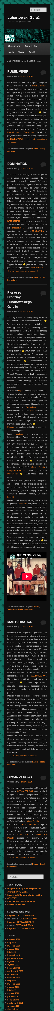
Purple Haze (22, 834)
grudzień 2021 (13, 996)
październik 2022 (15, 971)
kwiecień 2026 (13, 945)
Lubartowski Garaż (23, 17)
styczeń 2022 (13, 993)
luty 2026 (11, 952)
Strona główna (14, 45)
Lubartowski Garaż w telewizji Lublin (24, 894)
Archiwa (35, 606)
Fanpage (11, 427)
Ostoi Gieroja (33, 821)
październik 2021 (15, 1002)
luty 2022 (11, 990)
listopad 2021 (13, 999)
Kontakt (32, 52)
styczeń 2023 (13, 964)
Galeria (21, 52)
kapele (21, 391)
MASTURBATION (19, 621)
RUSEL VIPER (17, 71)
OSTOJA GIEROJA (25, 915)
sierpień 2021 (13, 1009)
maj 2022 (11, 980)
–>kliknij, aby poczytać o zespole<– (23, 271)
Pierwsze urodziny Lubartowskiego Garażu (19, 299)
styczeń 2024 (13, 961)
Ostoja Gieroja (38, 467)
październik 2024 (15, 958)
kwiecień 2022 (13, 983)
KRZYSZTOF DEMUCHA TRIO (21, 901)
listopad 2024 (13, 955)
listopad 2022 (13, 967)
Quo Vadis (22, 504)
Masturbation (13, 132)
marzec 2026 (13, 948)
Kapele (11, 52)
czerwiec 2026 (13, 939)
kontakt (10, 497)
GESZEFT (11, 898)
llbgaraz (11, 915)
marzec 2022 (13, 986)
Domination (29, 132)
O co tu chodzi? (30, 45)
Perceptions (31, 407)
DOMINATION (17, 163)
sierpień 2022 (13, 977)
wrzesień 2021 (13, 1006)
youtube (19, 434)
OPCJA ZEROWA (20, 777)
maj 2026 (11, 942)
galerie (33, 411)
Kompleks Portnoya (16, 470)
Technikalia (12, 609)
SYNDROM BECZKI (16, 904)
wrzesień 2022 (13, 974)
